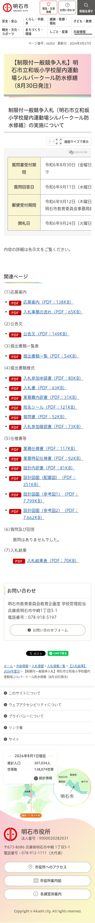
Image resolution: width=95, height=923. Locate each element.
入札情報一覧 (56, 665)
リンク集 (16, 727)
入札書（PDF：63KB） (45, 388)
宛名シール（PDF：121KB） (50, 407)
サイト (14, 739)
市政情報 (22, 665)
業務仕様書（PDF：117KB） (50, 449)
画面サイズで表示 (76, 141)
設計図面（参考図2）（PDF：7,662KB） (51, 513)
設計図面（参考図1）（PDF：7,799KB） (51, 497)
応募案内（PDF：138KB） (48, 302)
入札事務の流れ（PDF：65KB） (53, 312)
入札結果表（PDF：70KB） (53, 561)
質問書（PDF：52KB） (45, 417)
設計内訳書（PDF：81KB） (49, 468)
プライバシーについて (26, 716)
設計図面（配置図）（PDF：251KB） (49, 480)
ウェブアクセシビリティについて (35, 705)
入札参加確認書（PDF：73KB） (53, 427)
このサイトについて (25, 693)
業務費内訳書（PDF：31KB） (51, 397)
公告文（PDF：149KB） (46, 334)
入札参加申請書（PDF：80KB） (53, 378)
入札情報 (38, 665)
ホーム (8, 665)
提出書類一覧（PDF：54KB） (51, 356)
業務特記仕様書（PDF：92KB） (53, 458)
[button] (48, 7)
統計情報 (45, 778)
